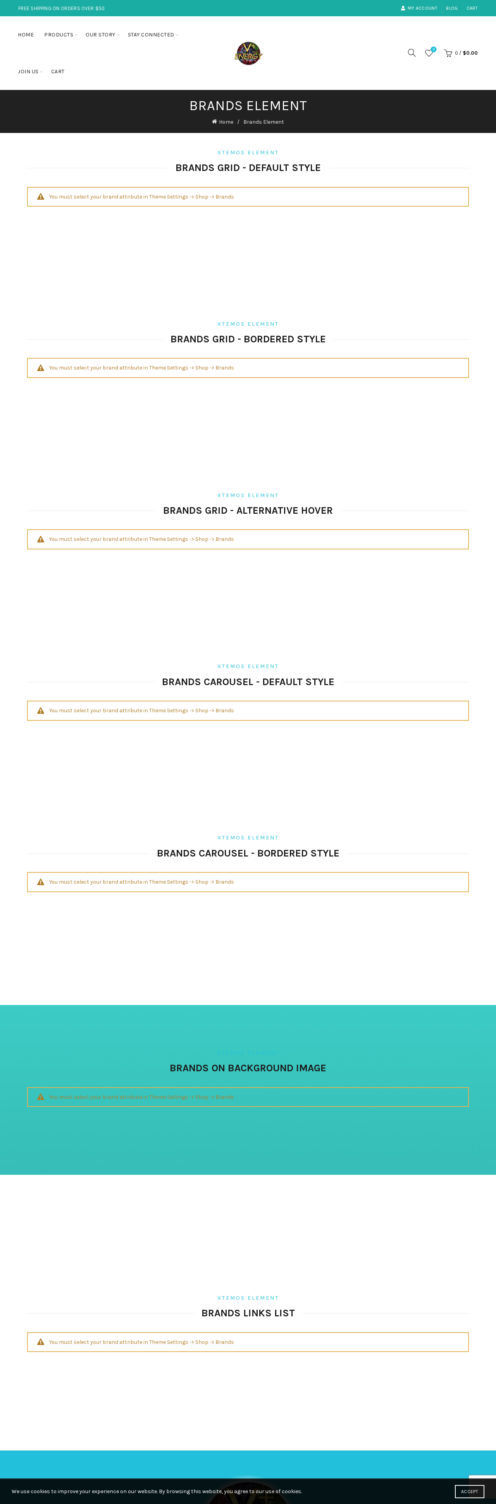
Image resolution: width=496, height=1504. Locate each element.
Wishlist (434, 49)
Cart (472, 8)
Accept (469, 1491)
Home (26, 34)
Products (58, 34)
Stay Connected (151, 34)
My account (422, 8)
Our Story (100, 34)
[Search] (412, 53)
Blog (452, 8)
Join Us (28, 71)
